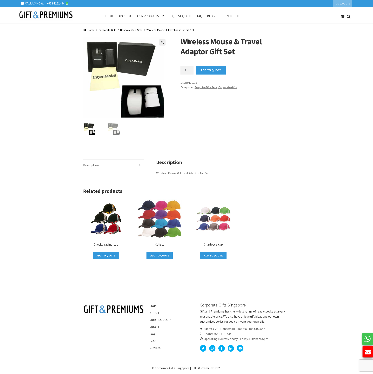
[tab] (113, 165)
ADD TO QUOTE (211, 70)
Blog (211, 16)
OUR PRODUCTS (160, 320)
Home (109, 16)
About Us (125, 16)
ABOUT (154, 313)
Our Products (148, 16)
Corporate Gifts (107, 30)
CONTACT (156, 348)
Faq (199, 16)
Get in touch (229, 16)
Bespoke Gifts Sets (131, 30)
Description (91, 165)
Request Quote (180, 16)
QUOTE (155, 327)
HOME (154, 306)
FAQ (152, 334)
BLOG (153, 341)
